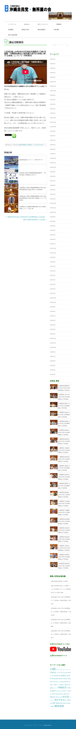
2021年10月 (53, 253)
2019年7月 (52, 356)
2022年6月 (52, 226)
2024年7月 (52, 135)
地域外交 (65, 678)
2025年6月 (52, 99)
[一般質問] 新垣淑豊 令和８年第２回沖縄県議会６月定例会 (64, 521)
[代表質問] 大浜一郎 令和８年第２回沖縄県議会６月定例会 (64, 397)
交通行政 (53, 672)
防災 (52, 706)
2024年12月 (53, 117)
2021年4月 (52, 280)
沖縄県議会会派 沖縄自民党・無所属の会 (34, 725)
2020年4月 (52, 325)
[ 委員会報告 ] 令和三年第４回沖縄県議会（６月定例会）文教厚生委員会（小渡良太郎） (61, 612)
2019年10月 (53, 347)
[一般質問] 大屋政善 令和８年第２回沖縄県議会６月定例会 (64, 450)
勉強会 (63, 675)
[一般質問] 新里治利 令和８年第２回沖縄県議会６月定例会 (64, 459)
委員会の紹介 (25, 29)
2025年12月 (53, 81)
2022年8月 (52, 221)
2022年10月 (53, 212)
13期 (53, 669)
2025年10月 (53, 90)
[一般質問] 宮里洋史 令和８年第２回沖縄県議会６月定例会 (64, 477)
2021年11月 (53, 248)
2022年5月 (52, 230)
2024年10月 (53, 126)
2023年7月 (52, 180)
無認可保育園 (59, 694)
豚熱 (53, 703)
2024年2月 (52, 149)
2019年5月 (52, 365)
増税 (54, 681)
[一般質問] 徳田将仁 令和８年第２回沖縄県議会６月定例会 (64, 495)
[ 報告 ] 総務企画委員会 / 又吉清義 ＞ (35, 219)
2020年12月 (53, 298)
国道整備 (60, 678)
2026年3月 (52, 72)
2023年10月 (53, 167)
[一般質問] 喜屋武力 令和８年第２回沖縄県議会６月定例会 (64, 432)
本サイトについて (43, 24)
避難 (62, 703)
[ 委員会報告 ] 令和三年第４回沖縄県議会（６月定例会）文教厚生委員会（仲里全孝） (61, 600)
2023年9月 (52, 172)
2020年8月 (52, 311)
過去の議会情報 (12, 35)
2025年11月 (53, 86)
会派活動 (56, 29)
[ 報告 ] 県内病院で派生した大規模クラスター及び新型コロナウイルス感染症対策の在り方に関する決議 (61, 589)
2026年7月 (52, 59)
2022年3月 (52, 239)
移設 (61, 697)
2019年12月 (53, 338)
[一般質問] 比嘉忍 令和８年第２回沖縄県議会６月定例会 (64, 415)
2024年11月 (53, 122)
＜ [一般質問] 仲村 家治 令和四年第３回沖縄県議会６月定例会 (24, 217)
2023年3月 (52, 194)
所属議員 (10, 29)
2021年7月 (52, 266)
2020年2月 (52, 334)
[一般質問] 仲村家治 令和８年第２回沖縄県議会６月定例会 (64, 557)
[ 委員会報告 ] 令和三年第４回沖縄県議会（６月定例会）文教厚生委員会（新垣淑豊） (61, 623)
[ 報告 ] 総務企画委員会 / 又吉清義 (59, 581)
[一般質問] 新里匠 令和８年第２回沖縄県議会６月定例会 (64, 486)
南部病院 (68, 675)
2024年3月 (52, 144)
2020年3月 (52, 329)
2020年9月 (52, 307)
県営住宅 (58, 697)
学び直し (58, 681)
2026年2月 (52, 77)
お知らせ (26, 24)
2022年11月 (53, 207)
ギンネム (68, 669)
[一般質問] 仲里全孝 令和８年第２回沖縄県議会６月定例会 (64, 530)
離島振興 (59, 706)
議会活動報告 (41, 29)
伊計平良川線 (64, 672)
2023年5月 (52, 189)
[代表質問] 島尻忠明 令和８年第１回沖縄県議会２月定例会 (64, 566)
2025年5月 (52, 104)
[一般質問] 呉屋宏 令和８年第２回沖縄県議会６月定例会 (64, 468)
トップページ (12, 24)
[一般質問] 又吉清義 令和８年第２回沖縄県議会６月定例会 (64, 504)
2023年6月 (52, 185)
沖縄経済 (62, 687)
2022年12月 (53, 203)
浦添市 (54, 691)
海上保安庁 (63, 691)
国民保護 (55, 678)
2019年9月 (52, 352)
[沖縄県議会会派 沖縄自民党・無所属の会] (28, 6)
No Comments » (39, 144)
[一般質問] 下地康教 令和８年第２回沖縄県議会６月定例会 (64, 512)
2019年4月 (52, 370)
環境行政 (52, 697)
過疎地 (58, 703)
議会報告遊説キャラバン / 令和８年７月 (30, 159)
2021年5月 (52, 275)
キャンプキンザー (61, 669)
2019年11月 (53, 343)
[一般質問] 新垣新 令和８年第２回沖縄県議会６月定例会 (64, 424)
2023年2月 (52, 199)
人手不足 (58, 672)
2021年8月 (52, 262)
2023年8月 (52, 176)
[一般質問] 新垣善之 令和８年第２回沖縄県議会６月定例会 (64, 441)
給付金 (66, 696)
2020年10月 (53, 302)
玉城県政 (65, 694)
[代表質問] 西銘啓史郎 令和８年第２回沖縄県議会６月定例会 (64, 388)
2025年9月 (52, 95)
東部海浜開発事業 (64, 681)
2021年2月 (52, 289)
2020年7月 (52, 316)
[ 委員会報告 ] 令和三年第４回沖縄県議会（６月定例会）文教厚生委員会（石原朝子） (61, 634)
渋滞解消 (53, 694)
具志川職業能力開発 (56, 675)
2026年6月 (52, 63)
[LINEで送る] (14, 135)
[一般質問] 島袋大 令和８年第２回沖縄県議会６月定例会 (64, 406)
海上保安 (58, 691)
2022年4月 (52, 235)
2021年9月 (52, 257)
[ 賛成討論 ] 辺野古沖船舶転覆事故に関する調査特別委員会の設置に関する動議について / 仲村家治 (32, 198)
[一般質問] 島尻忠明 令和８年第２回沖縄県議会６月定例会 (64, 539)
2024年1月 (52, 153)
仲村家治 (29, 144)
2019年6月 (52, 361)
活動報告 (58, 24)
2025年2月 (52, 113)
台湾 (51, 678)
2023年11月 (53, 162)
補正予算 (58, 700)
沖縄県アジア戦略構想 (58, 684)
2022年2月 (52, 244)
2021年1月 (52, 293)
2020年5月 (52, 320)
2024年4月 (52, 140)
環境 (68, 694)
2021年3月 (52, 284)
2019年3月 (52, 374)
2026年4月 (52, 68)
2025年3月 (52, 108)
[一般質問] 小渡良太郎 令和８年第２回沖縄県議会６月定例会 (64, 548)
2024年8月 (52, 131)
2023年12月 (53, 158)
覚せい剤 (66, 700)
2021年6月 (52, 271)
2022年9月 (52, 217)
